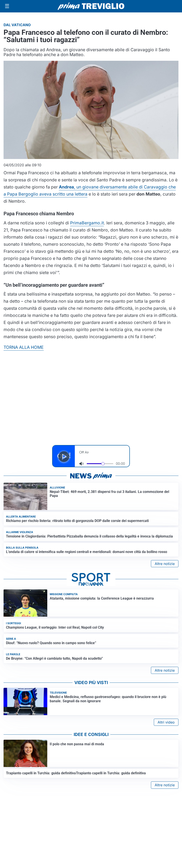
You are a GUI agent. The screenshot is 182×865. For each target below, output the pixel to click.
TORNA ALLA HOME (24, 347)
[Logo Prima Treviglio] (91, 6)
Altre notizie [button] (165, 563)
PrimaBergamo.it (87, 223)
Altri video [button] (166, 722)
